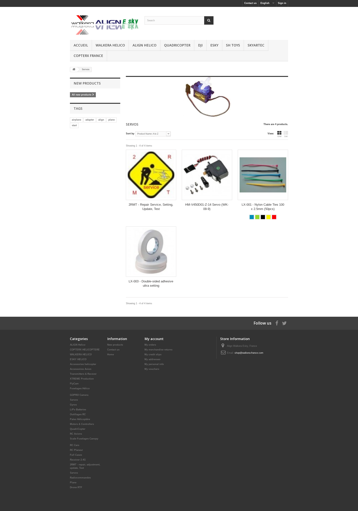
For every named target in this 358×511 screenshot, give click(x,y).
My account (154, 338)
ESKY (214, 45)
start (74, 125)
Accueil (81, 45)
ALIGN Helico (144, 45)
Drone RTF (76, 487)
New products (87, 83)
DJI (200, 45)
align (101, 119)
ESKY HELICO (78, 359)
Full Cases (76, 455)
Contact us (250, 3)
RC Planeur (76, 450)
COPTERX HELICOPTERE (85, 349)
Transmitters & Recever (83, 374)
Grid (279, 136)
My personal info (154, 364)
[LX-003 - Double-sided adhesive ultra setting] (151, 251)
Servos (74, 399)
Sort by (130, 133)
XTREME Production (82, 378)
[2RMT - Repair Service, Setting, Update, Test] (151, 175)
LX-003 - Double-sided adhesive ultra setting (151, 283)
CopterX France (88, 55)
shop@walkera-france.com (249, 352)
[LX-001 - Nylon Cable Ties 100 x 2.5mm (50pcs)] (263, 175)
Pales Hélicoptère (80, 419)
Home (110, 354)
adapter (89, 119)
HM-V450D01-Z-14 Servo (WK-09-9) (207, 207)
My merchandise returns (158, 349)
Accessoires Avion (80, 369)
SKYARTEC (256, 45)
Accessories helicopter (83, 364)
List (286, 136)
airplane (76, 119)
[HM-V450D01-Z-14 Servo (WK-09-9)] (207, 175)
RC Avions (76, 433)
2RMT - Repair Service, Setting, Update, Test (151, 207)
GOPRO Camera (79, 395)
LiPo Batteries (78, 409)
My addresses (152, 359)
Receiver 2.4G (78, 459)
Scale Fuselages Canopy (84, 438)
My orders (150, 344)
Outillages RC (78, 414)
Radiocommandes (80, 477)
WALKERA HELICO (110, 45)
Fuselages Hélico (80, 388)
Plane (73, 482)
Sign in (282, 3)
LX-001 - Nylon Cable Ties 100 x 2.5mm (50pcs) (263, 207)
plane (111, 119)
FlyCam (74, 383)
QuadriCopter (177, 45)
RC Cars (74, 445)
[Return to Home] (73, 69)
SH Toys (233, 45)
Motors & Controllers (82, 424)
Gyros (73, 404)
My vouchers (152, 369)
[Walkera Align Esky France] (104, 22)
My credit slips (153, 354)
